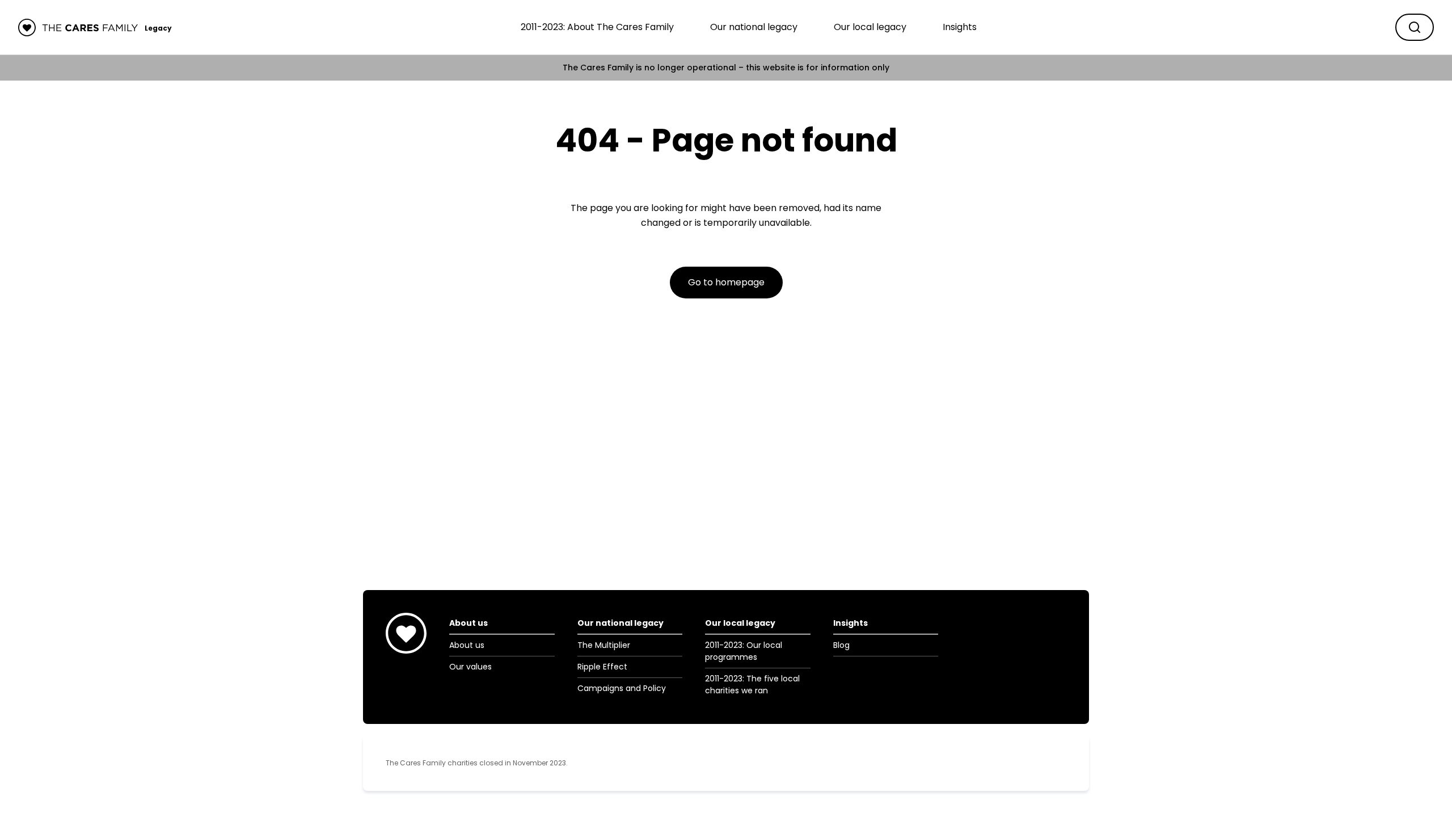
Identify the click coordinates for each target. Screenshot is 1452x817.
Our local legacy (870, 26)
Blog (841, 645)
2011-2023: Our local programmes (743, 651)
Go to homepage (726, 282)
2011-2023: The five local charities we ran (752, 684)
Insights (960, 26)
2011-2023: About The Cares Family (597, 26)
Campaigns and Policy (621, 688)
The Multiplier (603, 645)
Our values (470, 666)
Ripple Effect (602, 666)
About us (466, 645)
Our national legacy (753, 26)
